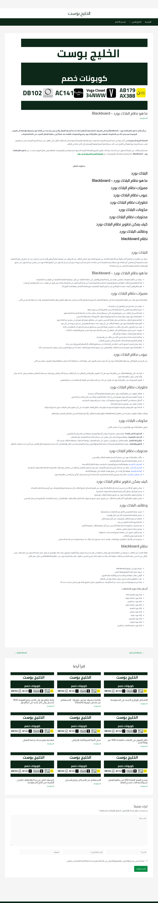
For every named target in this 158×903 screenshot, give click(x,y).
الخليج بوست (79, 13)
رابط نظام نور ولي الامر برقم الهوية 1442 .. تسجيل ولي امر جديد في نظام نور (33, 701)
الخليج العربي (136, 22)
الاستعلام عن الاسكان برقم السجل (83, 780)
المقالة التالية (20, 653)
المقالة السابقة (136, 653)
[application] (130, 22)
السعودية (144, 118)
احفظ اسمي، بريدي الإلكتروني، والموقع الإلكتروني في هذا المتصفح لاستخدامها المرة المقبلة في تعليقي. (105, 861)
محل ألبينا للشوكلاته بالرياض (86, 740)
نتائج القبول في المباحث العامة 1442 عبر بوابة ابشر (128, 741)
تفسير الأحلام (120, 22)
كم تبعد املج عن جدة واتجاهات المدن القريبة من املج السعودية (35, 781)
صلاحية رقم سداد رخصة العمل (38, 740)
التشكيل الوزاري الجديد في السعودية (129, 700)
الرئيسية (148, 22)
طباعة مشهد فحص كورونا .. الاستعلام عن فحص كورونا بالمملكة (81, 701)
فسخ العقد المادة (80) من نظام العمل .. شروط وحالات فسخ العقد (127, 781)
